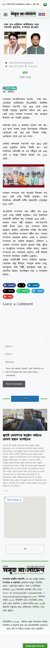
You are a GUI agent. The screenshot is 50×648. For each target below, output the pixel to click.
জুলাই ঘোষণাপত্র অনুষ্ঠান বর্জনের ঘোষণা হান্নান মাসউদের (22, 437)
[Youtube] (43, 14)
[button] (5, 14)
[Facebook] (40, 14)
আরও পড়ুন (5, 491)
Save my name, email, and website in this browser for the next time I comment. (25, 372)
